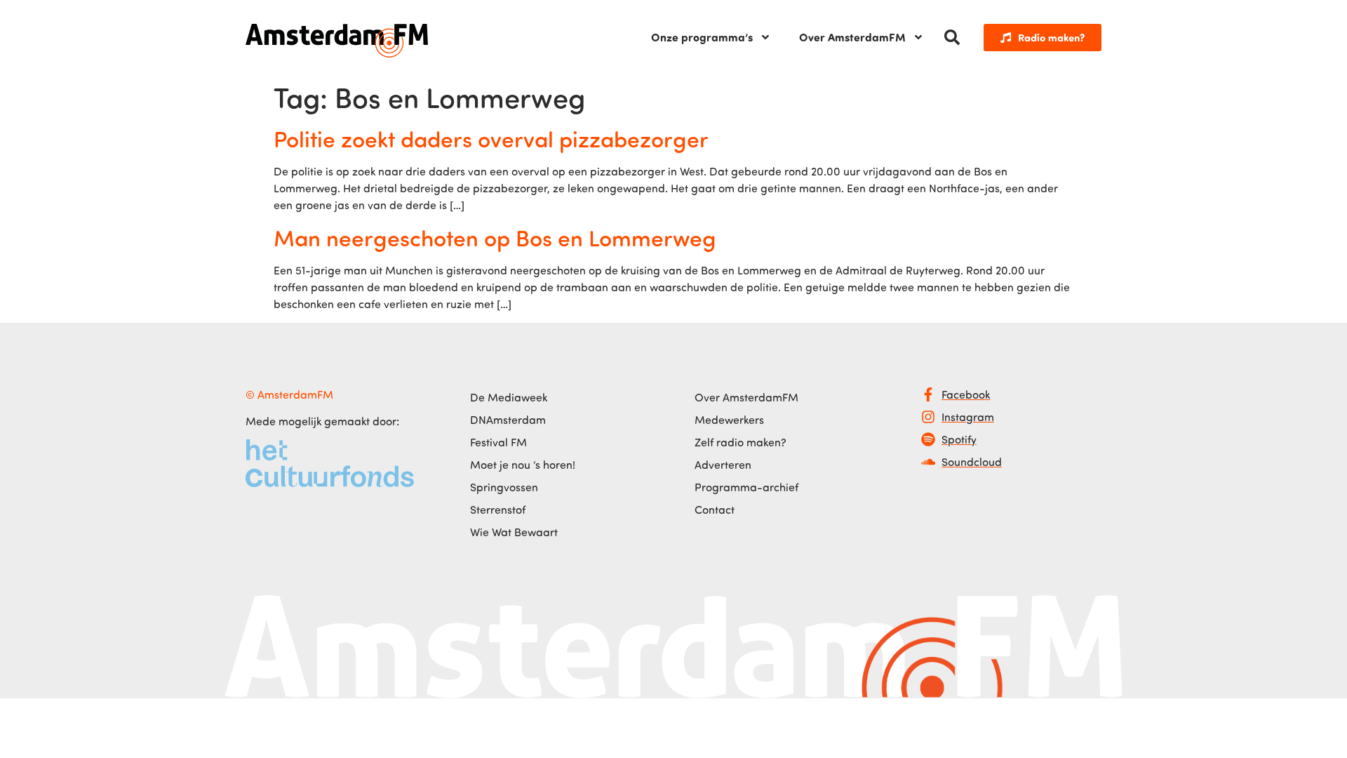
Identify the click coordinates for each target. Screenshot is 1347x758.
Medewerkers (729, 420)
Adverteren (723, 465)
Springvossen (504, 487)
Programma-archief (746, 487)
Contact (715, 510)
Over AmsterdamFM (852, 36)
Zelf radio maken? (740, 442)
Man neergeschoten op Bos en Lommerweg (495, 237)
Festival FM (498, 442)
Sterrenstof (497, 510)
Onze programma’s (702, 36)
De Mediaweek (508, 397)
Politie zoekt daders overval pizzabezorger (491, 138)
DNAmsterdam (508, 420)
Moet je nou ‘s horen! (522, 465)
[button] (952, 37)
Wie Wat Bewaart (514, 532)
